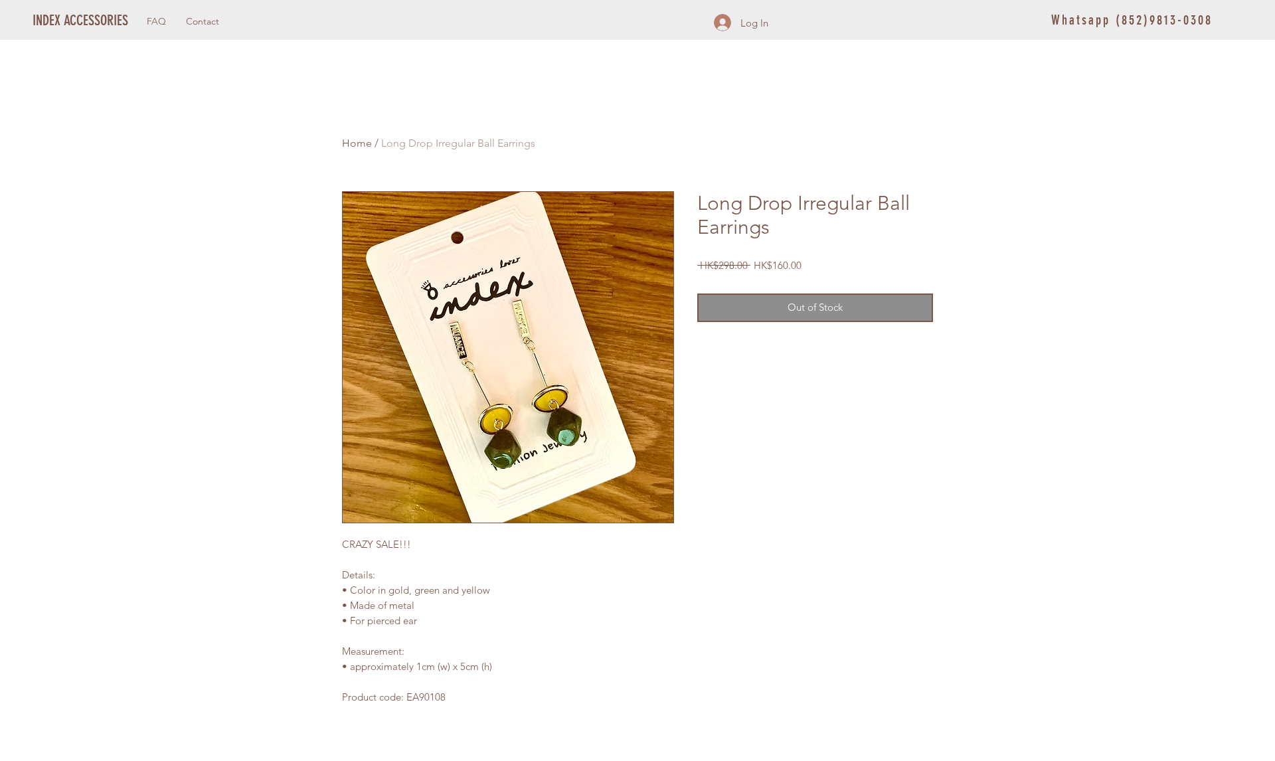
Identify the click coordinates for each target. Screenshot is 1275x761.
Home (357, 143)
